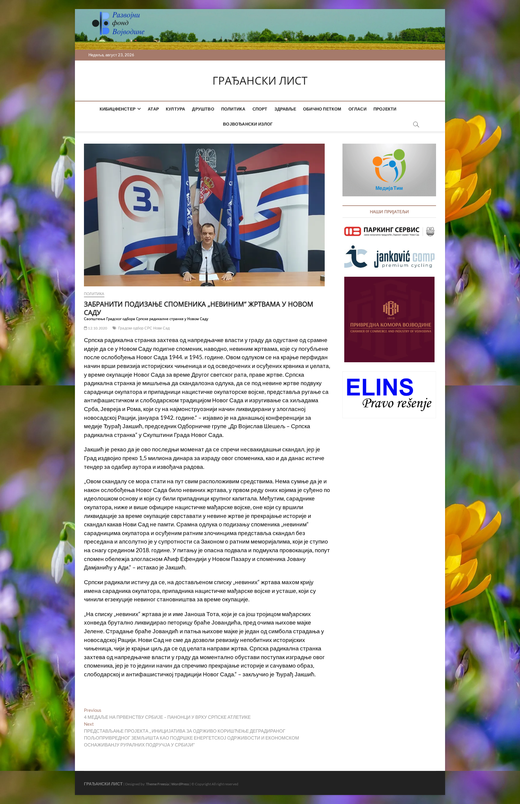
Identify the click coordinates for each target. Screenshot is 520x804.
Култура (175, 108)
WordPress (180, 784)
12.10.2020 (97, 328)
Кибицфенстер (117, 108)
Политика (233, 108)
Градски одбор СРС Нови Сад (144, 328)
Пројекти (385, 108)
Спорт (260, 108)
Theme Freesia (157, 784)
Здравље (285, 108)
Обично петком (322, 108)
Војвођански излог (248, 123)
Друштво (203, 108)
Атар (153, 108)
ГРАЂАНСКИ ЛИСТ (260, 80)
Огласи (357, 108)
